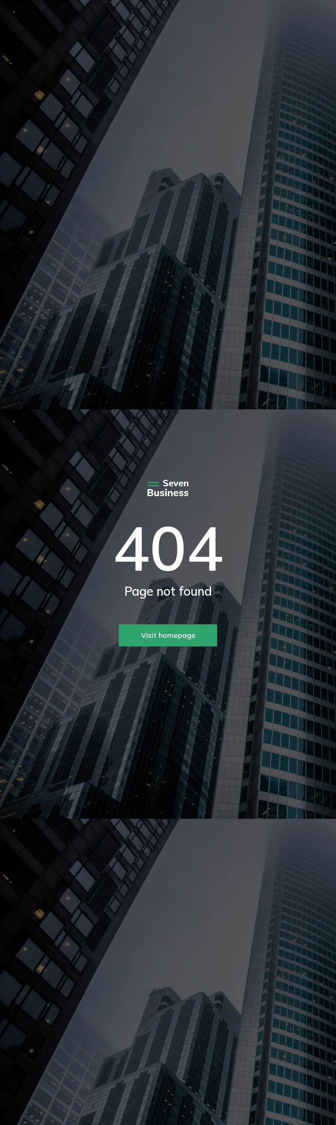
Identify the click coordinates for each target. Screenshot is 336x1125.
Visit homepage (168, 635)
